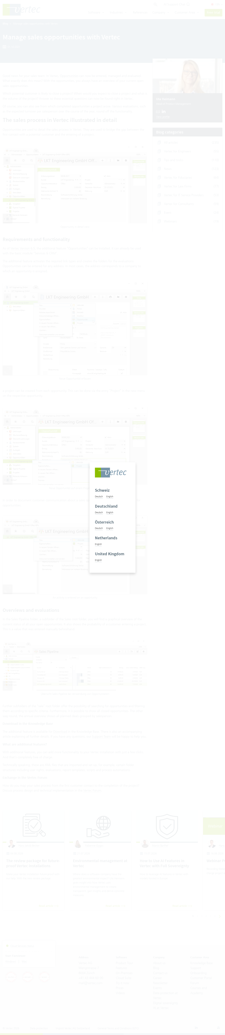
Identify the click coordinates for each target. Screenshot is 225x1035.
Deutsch (99, 496)
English (109, 496)
